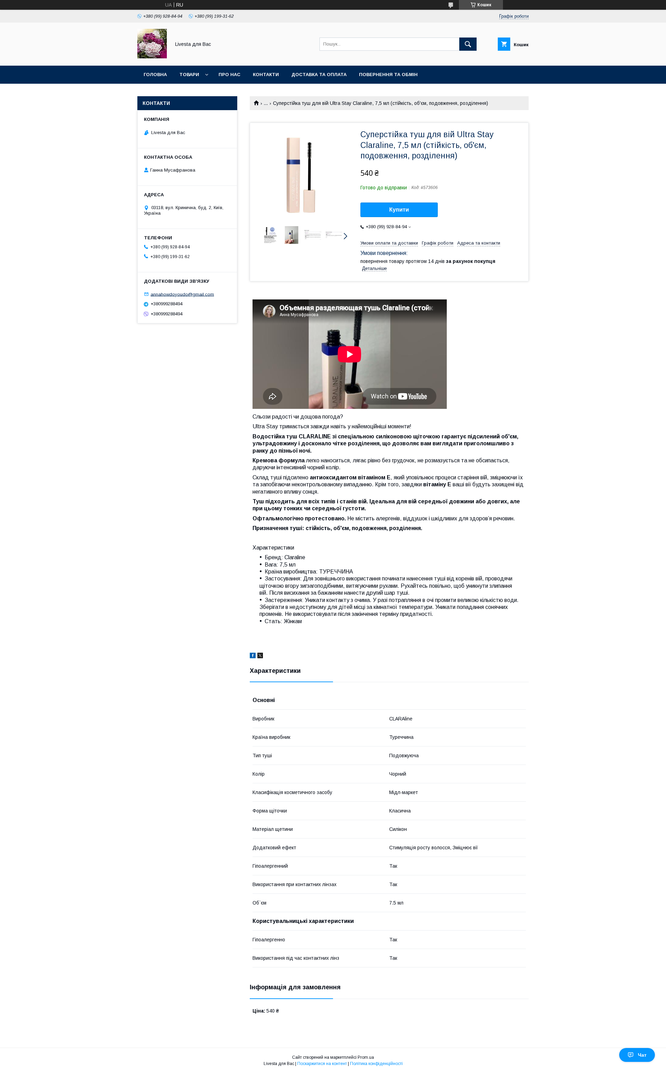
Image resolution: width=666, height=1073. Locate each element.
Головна (155, 74)
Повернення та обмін (388, 74)
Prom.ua (366, 1057)
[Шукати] (468, 44)
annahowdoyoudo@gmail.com (182, 294)
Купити (399, 210)
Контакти (266, 74)
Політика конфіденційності (376, 1063)
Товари (189, 74)
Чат (642, 1055)
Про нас (229, 74)
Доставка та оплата (319, 74)
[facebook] (253, 656)
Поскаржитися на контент (322, 1063)
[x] (260, 656)
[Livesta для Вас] (152, 56)
